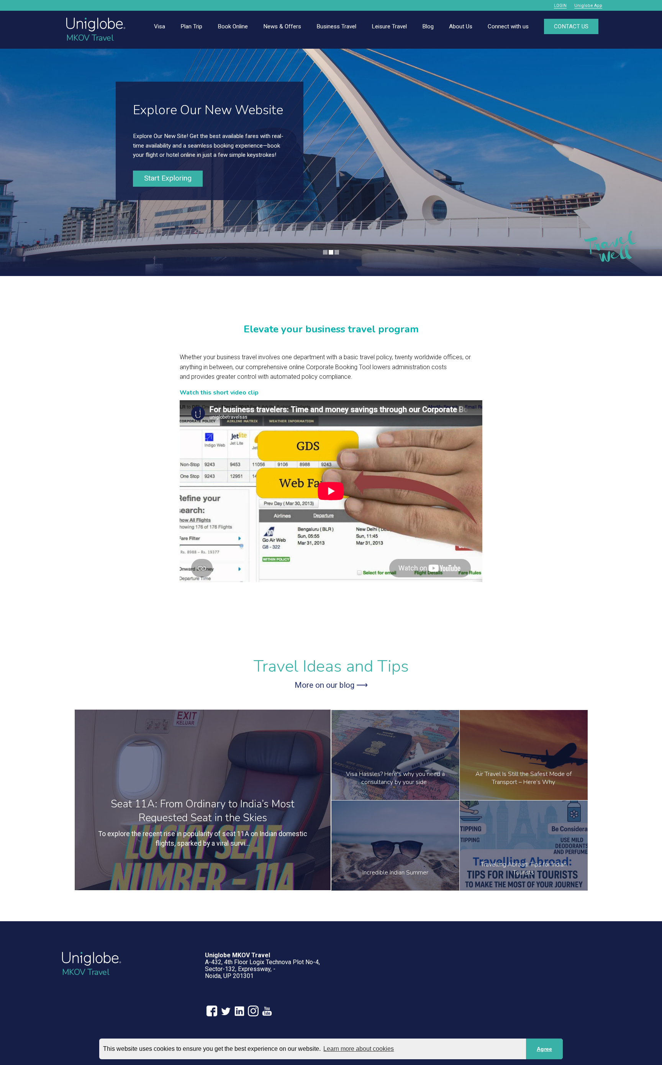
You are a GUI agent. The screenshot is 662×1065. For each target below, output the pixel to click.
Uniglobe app (588, 5)
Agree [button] (544, 1049)
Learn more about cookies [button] (358, 1048)
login (560, 5)
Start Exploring (168, 178)
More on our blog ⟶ (331, 685)
